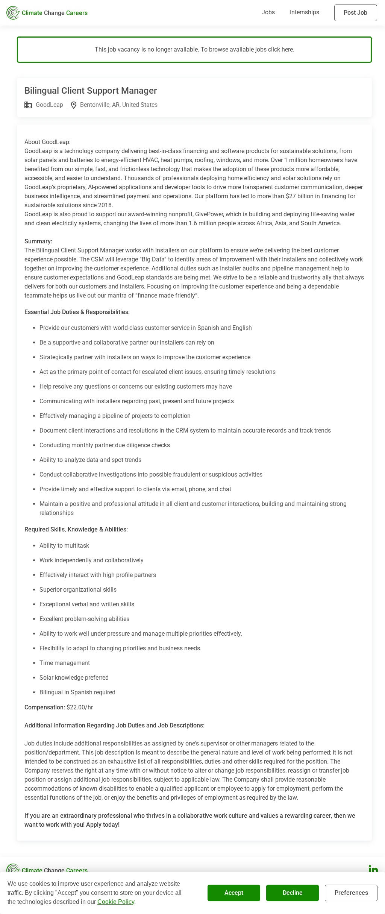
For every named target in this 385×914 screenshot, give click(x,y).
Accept (233, 892)
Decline (293, 892)
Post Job (355, 12)
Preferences (351, 892)
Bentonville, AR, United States (119, 104)
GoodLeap (49, 104)
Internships (304, 12)
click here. (281, 49)
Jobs (268, 12)
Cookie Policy (115, 902)
